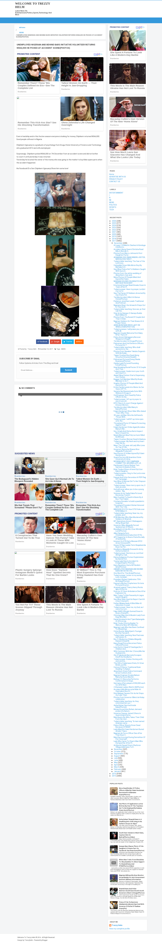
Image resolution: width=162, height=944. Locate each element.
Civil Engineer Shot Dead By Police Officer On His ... (127, 396)
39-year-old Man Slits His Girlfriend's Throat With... (128, 416)
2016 (114, 774)
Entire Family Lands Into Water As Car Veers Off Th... (129, 388)
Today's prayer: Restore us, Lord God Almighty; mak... (128, 554)
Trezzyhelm (29, 940)
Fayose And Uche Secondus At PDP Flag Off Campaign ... (130, 478)
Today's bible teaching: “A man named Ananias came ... (129, 722)
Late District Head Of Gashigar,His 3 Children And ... (128, 648)
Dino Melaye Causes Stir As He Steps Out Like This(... (129, 694)
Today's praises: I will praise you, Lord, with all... (129, 330)
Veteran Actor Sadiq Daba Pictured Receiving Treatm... (128, 494)
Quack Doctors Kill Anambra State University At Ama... (127, 458)
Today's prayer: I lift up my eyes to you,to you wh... (127, 400)
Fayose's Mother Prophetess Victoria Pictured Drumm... (129, 584)
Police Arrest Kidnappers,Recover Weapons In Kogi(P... (127, 338)
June (116, 760)
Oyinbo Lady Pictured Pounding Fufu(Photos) (126, 364)
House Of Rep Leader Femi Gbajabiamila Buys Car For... (130, 546)
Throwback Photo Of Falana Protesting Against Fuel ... (129, 424)
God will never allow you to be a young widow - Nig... (129, 490)
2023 (114, 227)
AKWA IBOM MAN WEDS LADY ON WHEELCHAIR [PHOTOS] (127, 326)
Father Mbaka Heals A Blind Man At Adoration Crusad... (128, 604)
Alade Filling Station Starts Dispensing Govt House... (129, 376)
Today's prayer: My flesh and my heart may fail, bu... (129, 442)
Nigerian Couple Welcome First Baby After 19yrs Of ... (128, 334)
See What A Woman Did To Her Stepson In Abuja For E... (130, 482)
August (117, 756)
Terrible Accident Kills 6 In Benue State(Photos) (127, 298)
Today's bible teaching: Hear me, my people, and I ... (128, 514)
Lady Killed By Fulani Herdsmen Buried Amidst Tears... (129, 730)
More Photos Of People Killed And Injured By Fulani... (127, 278)
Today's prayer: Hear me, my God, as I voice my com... (129, 608)
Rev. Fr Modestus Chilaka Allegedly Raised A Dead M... (127, 640)
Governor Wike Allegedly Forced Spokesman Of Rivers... (126, 526)
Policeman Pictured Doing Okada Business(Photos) (127, 360)
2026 (114, 221)
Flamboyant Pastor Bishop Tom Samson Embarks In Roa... (126, 466)
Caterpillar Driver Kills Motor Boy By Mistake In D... (128, 266)
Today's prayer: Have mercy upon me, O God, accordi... (129, 486)
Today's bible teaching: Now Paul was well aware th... (129, 636)
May (116, 762)
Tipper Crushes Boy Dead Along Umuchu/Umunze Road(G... (126, 356)
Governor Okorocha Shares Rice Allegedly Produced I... (126, 450)
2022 (114, 230)
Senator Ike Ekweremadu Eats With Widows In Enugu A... (128, 392)
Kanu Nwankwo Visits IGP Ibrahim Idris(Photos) (127, 566)
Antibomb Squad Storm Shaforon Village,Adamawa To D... (127, 746)
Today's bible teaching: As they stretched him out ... (126, 702)
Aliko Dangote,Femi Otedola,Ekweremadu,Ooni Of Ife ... (129, 534)
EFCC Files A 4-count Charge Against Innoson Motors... (128, 404)
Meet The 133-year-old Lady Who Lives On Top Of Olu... (129, 446)
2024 (114, 225)
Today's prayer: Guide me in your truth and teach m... (129, 372)
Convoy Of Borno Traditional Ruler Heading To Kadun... (127, 668)
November (118, 749)
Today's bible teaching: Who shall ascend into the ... (127, 348)
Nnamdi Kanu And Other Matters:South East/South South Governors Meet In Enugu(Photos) (131, 891)
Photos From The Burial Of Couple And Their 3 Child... (129, 318)
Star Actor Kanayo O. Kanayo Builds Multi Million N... (128, 314)
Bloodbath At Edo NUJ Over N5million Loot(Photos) (128, 530)
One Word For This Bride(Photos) (127, 573)
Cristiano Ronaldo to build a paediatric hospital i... (129, 502)
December (118, 243)
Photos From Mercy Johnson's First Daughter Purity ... (128, 254)
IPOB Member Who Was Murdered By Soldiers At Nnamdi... (128, 518)
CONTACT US (114, 181)
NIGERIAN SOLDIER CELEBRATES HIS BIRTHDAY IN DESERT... (128, 282)
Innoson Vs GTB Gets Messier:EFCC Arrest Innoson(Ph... (128, 542)
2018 (114, 239)
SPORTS (112, 207)
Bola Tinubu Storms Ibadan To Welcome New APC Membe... (126, 624)
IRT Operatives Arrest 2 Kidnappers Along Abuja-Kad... (128, 522)
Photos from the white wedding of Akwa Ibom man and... (127, 274)
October (117, 751)
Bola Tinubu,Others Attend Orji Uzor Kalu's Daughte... (128, 470)
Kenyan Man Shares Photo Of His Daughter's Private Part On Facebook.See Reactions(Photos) (131, 848)
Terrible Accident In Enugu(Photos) (128, 341)
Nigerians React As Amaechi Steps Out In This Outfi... (129, 306)
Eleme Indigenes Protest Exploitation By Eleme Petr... (129, 558)
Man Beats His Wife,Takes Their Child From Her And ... (129, 718)
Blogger (44, 940)
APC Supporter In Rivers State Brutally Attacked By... (129, 538)
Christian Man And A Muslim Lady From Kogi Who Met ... (129, 616)
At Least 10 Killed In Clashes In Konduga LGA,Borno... (130, 246)
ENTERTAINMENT (116, 193)
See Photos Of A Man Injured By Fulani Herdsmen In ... (129, 454)
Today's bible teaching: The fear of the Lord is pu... (129, 262)
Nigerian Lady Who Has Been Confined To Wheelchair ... (129, 628)
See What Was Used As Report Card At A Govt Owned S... (129, 600)
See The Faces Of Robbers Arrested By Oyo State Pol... (129, 294)
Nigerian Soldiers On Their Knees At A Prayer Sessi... (129, 322)
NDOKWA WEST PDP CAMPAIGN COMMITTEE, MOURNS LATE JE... (128, 462)
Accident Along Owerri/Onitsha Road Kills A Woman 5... (128, 250)
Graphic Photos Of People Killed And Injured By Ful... (128, 384)
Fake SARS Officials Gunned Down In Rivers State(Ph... (128, 612)
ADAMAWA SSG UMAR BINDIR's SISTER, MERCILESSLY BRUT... (129, 258)
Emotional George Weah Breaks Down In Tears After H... (130, 286)
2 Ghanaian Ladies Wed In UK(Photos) (129, 687)
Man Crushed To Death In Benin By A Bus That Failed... (128, 498)
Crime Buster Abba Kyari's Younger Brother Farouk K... (128, 632)
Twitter (69, 342)
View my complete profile (119, 929)
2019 (114, 236)
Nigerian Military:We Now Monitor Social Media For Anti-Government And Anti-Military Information (132, 877)
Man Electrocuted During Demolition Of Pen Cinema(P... (129, 738)
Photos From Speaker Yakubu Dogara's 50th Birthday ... (129, 352)
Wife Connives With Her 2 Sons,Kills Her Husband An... (129, 652)
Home (111, 174)
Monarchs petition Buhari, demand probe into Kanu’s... (128, 710)
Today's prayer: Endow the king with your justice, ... (128, 660)
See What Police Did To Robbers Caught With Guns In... (130, 270)
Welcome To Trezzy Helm (26, 937)
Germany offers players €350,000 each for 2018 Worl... (129, 684)
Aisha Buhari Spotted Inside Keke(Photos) (125, 706)
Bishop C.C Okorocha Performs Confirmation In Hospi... (126, 680)
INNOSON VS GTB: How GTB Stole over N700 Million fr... (129, 510)
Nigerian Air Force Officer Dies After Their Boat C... (128, 734)
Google (56, 342)
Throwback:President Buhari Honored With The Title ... (129, 506)
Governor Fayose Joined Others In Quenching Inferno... (127, 714)
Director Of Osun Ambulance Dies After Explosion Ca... (130, 592)
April (116, 765)
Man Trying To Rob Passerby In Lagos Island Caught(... (129, 596)
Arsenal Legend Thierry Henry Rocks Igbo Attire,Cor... (128, 588)
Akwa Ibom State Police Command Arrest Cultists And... (128, 672)
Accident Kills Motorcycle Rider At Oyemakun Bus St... (127, 690)
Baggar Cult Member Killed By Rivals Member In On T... (128, 380)
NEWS (63, 349)
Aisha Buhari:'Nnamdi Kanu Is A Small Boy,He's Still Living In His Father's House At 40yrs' (130, 822)
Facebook (43, 342)
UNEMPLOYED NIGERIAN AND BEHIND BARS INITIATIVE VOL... (128, 570)
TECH (111, 210)
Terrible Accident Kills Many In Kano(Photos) (126, 408)
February (118, 769)
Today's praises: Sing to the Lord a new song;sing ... (129, 474)
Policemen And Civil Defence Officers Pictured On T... (129, 344)
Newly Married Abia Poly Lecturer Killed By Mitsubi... (129, 436)
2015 (114, 776)
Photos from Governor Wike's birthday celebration (129, 698)
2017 (114, 241)
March (117, 767)
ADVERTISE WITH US (117, 177)
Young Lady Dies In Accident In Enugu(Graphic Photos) (126, 562)
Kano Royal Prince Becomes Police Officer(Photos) (128, 644)
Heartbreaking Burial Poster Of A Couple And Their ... (130, 368)
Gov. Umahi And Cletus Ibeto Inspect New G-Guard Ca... (128, 432)
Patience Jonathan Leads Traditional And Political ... (129, 302)
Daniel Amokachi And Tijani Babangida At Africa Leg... (129, 620)
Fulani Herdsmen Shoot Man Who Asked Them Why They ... (130, 412)
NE (110, 200)
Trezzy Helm (117, 925)
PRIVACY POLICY (116, 179)
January (117, 771)
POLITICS (113, 205)
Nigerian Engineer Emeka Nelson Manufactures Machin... (127, 676)
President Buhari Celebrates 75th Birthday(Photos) (127, 580)
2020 (114, 234)
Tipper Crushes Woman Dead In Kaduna (130, 439)
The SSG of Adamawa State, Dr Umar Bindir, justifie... (129, 664)
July (116, 758)
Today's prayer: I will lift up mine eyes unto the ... (128, 420)
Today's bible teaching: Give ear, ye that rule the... (129, 310)
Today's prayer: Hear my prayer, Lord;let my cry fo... (129, 290)
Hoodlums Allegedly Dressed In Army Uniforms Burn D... (128, 550)
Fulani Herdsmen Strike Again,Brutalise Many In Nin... (129, 428)
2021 (114, 232)
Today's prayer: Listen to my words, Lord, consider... (128, 576)
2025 (114, 223)
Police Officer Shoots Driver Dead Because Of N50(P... (127, 726)
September (119, 754)
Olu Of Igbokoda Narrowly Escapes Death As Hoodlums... (127, 656)
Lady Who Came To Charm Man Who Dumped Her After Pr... (128, 742)
